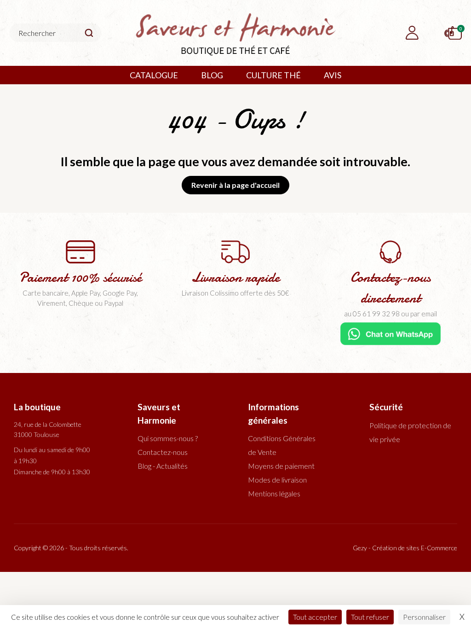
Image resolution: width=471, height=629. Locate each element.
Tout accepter (315, 616)
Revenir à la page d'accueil (235, 185)
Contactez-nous (163, 452)
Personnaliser (424, 616)
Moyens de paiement (281, 465)
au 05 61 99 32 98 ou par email (390, 313)
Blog (212, 75)
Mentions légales (274, 493)
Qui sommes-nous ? (168, 438)
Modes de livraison (277, 479)
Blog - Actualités (163, 465)
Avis (332, 75)
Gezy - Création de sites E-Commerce (405, 548)
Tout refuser (370, 616)
